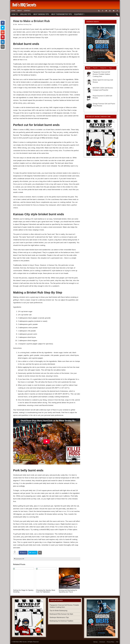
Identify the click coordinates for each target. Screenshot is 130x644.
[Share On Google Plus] (3, 32)
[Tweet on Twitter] (3, 27)
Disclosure (102, 641)
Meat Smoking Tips (41, 14)
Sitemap (95, 641)
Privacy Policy (110, 641)
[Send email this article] (3, 47)
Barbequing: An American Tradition (61, 621)
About (19, 10)
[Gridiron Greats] (101, 43)
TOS (117, 641)
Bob (16, 24)
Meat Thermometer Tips (61, 14)
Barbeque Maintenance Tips (59, 617)
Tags (110, 68)
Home (13, 10)
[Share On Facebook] (3, 23)
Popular (95, 68)
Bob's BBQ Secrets (21, 641)
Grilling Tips (25, 14)
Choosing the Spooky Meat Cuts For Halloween (45, 591)
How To (15, 14)
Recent (88, 68)
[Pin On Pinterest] (3, 37)
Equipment (78, 14)
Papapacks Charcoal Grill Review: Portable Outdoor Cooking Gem (101, 74)
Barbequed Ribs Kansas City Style (61, 614)
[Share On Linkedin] (3, 42)
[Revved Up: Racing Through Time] (101, 138)
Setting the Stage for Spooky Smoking (23, 591)
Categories (103, 68)
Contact (27, 10)
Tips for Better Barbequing (58, 610)
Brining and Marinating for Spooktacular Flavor (68, 591)
